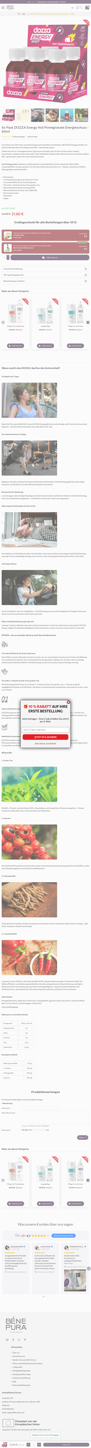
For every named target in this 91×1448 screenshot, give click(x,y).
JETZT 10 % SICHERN (45, 737)
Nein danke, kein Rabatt (45, 743)
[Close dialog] (68, 702)
